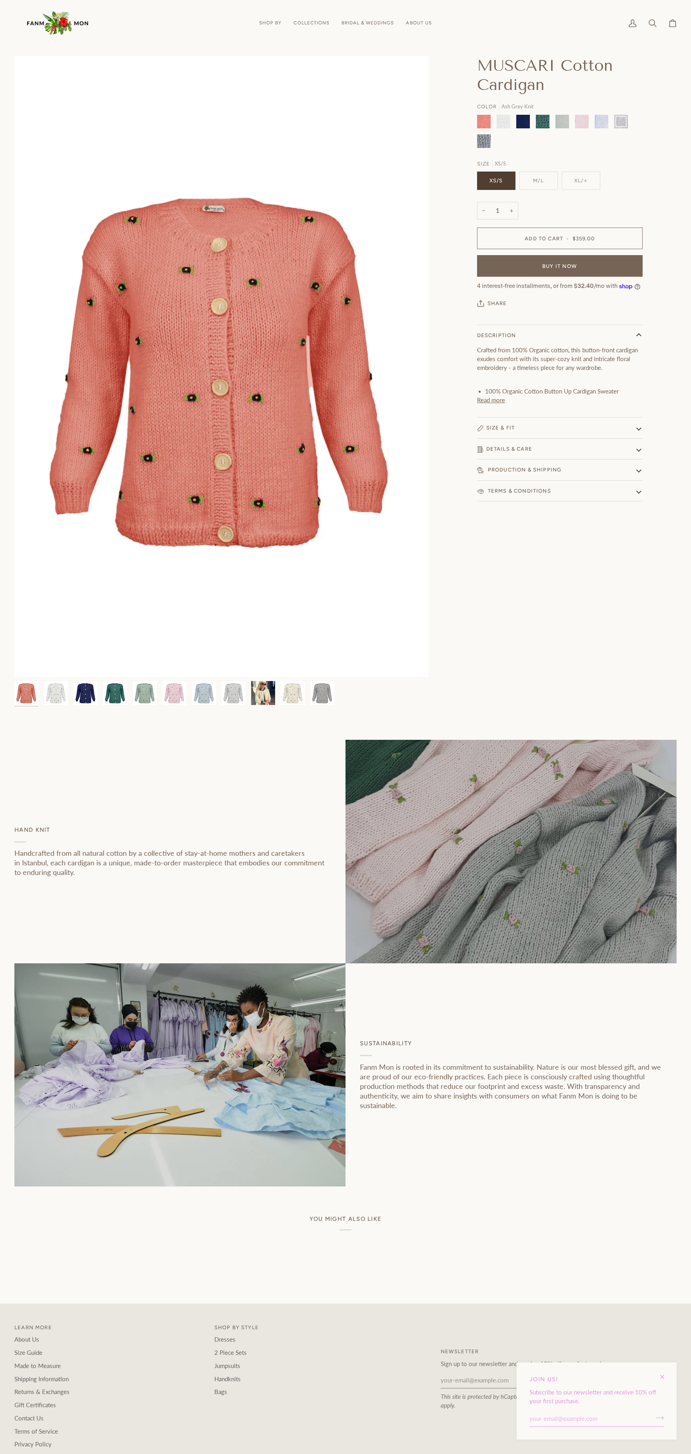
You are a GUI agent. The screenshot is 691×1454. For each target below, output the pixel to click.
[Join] (657, 1417)
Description (496, 336)
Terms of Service (36, 1431)
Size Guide (28, 1352)
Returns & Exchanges (42, 1391)
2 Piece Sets (230, 1352)
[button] (270, 23)
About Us (26, 1339)
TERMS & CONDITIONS (518, 491)
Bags (220, 1391)
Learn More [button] (33, 1327)
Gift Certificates (35, 1405)
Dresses (225, 1339)
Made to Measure (37, 1365)
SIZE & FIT (500, 428)
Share (497, 303)
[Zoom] (221, 366)
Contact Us (29, 1418)
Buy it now (559, 266)
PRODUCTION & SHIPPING (524, 470)
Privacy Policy (33, 1444)
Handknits (227, 1379)
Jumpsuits (227, 1365)
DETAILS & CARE (509, 449)
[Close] (666, 1373)
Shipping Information (41, 1379)
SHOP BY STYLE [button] (236, 1327)
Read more (491, 400)
